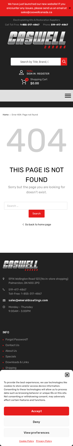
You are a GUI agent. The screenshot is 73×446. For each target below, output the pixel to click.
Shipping (10, 368)
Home (6, 114)
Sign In (31, 73)
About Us (11, 350)
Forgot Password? (16, 339)
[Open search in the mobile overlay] (38, 61)
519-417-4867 (59, 24)
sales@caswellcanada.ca (36, 12)
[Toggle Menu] (68, 96)
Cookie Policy (26, 441)
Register (43, 73)
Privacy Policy (44, 441)
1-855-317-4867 (30, 24)
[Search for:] (36, 206)
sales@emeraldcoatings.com (28, 300)
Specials (10, 356)
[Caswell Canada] (36, 47)
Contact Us (12, 345)
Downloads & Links (17, 362)
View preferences (36, 432)
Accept (36, 411)
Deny (36, 422)
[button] (67, 375)
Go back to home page (38, 224)
